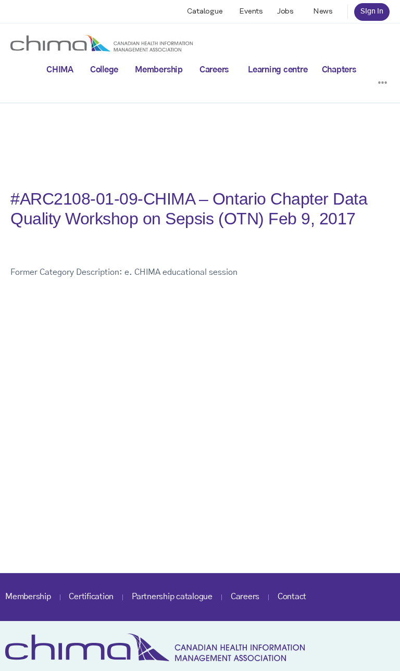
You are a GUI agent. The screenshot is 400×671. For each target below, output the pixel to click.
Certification (91, 596)
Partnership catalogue (172, 596)
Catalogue (205, 11)
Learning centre (277, 70)
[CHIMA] (101, 42)
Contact (292, 596)
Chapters (339, 70)
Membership (159, 70)
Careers (214, 70)
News (323, 11)
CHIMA (59, 70)
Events (251, 11)
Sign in (371, 11)
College (104, 70)
